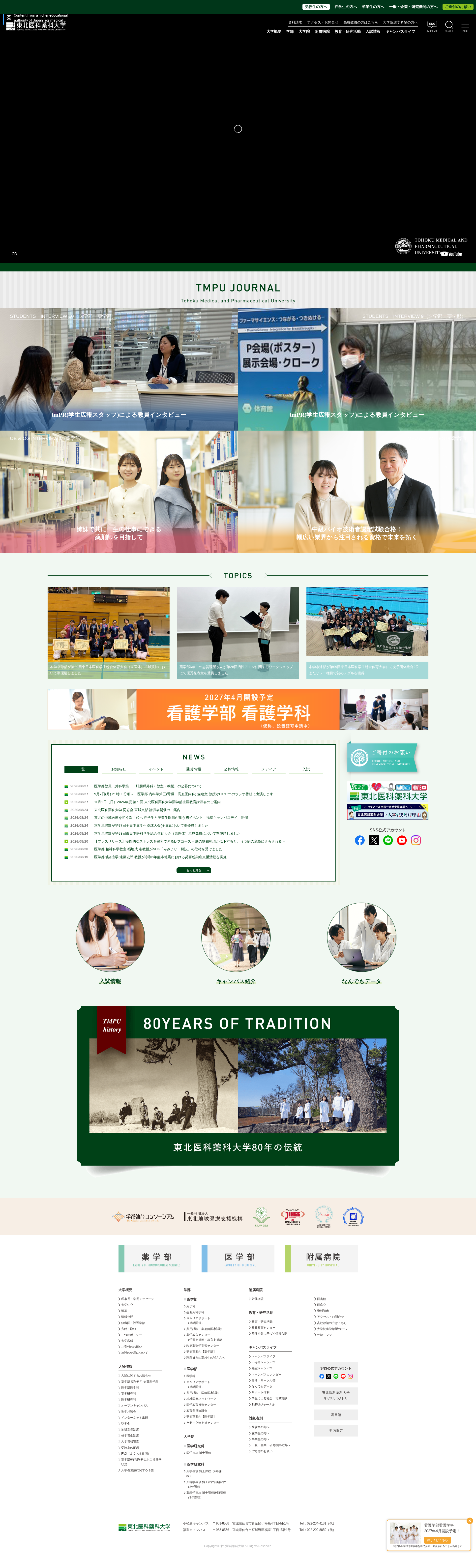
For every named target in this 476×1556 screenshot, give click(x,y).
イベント (156, 769)
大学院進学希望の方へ (400, 22)
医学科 (190, 1376)
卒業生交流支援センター (202, 1423)
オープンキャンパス (134, 1405)
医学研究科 (128, 1399)
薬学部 (192, 1299)
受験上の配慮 (130, 1447)
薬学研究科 (128, 1393)
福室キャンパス (262, 1368)
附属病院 (322, 31)
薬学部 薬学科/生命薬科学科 (139, 1381)
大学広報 (127, 1341)
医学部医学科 (130, 1387)
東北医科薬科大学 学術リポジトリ (336, 1396)
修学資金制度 (130, 1435)
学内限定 (336, 1431)
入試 (306, 769)
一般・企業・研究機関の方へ (413, 7)
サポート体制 (260, 1392)
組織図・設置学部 (133, 1323)
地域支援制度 (130, 1429)
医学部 (192, 1369)
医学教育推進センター (201, 1405)
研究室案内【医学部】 (201, 1416)
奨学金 (125, 1423)
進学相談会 (128, 1411)
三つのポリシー (131, 1335)
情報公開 (127, 1317)
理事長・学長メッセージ (137, 1299)
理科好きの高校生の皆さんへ (205, 1357)
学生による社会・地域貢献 (269, 1398)
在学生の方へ (346, 7)
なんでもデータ (262, 1386)
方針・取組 (128, 1329)
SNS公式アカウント (336, 1368)
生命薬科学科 (195, 1312)
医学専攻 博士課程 (198, 1453)
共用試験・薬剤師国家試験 (204, 1329)
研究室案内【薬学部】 (201, 1351)
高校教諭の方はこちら (332, 1323)
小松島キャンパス (263, 1362)
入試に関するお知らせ (136, 1375)
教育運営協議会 (196, 1410)
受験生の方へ (316, 7)
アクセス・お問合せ (322, 22)
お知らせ (118, 769)
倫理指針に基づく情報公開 (269, 1333)
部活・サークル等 (263, 1380)
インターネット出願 (134, 1417)
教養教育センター (263, 1327)
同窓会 (321, 1305)
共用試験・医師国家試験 (202, 1393)
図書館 (321, 1299)
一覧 (81, 769)
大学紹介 (127, 1305)
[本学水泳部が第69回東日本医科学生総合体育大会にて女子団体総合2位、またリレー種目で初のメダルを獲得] (367, 621)
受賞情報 (193, 769)
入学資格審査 (130, 1441)
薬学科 (190, 1306)
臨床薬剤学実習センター (202, 1346)
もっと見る (193, 870)
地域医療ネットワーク (201, 1399)
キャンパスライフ (263, 1356)
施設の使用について (134, 1352)
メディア (268, 769)
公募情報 (231, 769)
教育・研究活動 (262, 1321)
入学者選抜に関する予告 (137, 1470)
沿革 (124, 1311)
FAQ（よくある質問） (136, 1453)
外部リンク (324, 1335)
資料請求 (295, 22)
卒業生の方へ (373, 7)
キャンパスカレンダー (266, 1374)
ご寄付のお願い (458, 7)
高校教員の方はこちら (360, 22)
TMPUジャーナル (263, 1404)
